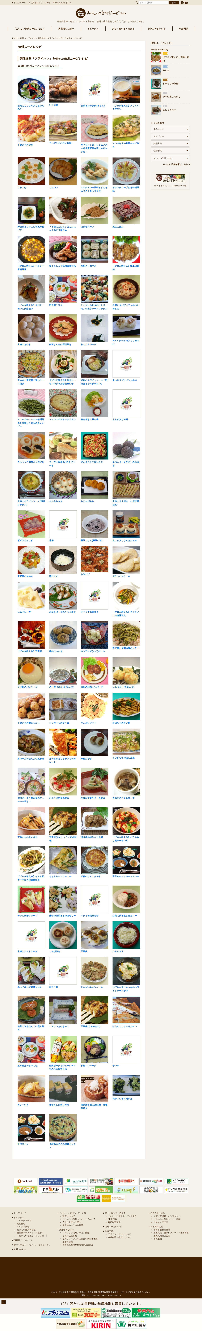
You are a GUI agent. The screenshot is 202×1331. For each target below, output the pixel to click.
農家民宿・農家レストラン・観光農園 (171, 1232)
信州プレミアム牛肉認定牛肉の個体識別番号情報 (80, 1240)
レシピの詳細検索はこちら (175, 164)
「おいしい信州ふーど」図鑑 (76, 1232)
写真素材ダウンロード (40, 2)
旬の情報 (21, 1223)
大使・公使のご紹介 (72, 1222)
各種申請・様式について (119, 1237)
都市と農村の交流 (162, 1229)
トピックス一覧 (24, 1220)
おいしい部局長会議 (26, 1229)
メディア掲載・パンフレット (167, 1216)
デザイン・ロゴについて (119, 1234)
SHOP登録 (112, 1219)
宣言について (69, 1216)
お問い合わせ (20, 1249)
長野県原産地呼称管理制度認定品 (78, 1245)
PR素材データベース (23, 1240)
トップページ (20, 2)
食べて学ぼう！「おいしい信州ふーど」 (32, 1245)
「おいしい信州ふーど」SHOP (122, 1216)
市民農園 (158, 1239)
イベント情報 (23, 1226)
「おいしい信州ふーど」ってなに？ (79, 1219)
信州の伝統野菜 (70, 1236)
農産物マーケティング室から (30, 1232)
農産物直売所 (114, 1222)
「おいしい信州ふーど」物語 (167, 1219)
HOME (15, 38)
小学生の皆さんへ (63, 2)
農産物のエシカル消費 (73, 1225)
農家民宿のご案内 (162, 1236)
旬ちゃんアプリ (161, 1222)
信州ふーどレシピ (157, 28)
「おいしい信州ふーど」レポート (32, 1236)
